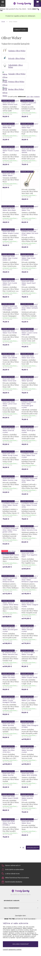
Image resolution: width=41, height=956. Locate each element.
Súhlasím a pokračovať (20, 944)
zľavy (31, 96)
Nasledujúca (32, 847)
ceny (28, 96)
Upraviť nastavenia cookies (12, 949)
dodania (37, 96)
